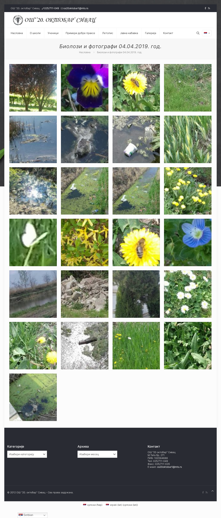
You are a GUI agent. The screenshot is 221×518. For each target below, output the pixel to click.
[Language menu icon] (207, 33)
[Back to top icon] (212, 490)
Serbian (28, 515)
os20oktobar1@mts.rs (76, 8)
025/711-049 (51, 8)
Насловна (84, 52)
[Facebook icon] (205, 8)
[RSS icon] (209, 8)
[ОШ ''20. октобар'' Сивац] (55, 20)
